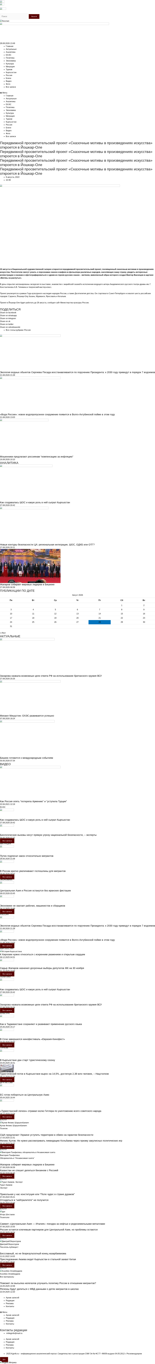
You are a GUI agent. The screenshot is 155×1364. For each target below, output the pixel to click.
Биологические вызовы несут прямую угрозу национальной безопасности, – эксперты (48, 835)
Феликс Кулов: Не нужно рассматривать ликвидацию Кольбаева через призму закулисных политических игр (61, 1140)
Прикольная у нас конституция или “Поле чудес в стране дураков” (37, 1194)
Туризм (9, 69)
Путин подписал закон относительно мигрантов (26, 856)
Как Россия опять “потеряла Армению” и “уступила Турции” (33, 801)
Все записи (11, 87)
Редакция (10, 1301)
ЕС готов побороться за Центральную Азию (24, 1094)
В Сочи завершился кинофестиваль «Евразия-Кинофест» (32, 1039)
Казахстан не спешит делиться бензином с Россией (29, 1170)
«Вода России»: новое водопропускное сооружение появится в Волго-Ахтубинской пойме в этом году (57, 414)
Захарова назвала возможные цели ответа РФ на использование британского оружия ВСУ (51, 675)
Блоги (8, 78)
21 (100, 618)
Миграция (10, 67)
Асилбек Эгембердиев (10, 1274)
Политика (10, 58)
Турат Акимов (6, 1185)
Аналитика (10, 52)
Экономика (11, 61)
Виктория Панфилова (10, 1155)
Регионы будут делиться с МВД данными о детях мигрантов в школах (39, 1289)
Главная (9, 46)
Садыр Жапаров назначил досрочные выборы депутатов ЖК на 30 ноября (42, 968)
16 (144, 614)
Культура (10, 64)
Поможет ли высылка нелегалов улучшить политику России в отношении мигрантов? (48, 1283)
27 (77, 622)
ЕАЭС (8, 55)
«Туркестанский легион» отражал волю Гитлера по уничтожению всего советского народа (50, 1111)
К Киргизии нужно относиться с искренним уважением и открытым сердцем (42, 954)
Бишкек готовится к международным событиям (26, 758)
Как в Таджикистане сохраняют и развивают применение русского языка (41, 1024)
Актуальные (11, 49)
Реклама (10, 1303)
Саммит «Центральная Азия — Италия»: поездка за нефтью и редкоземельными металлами (52, 1223)
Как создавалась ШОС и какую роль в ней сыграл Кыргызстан (35, 502)
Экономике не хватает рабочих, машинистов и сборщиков (32, 905)
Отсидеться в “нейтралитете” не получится (24, 1200)
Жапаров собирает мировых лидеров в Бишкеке (27, 584)
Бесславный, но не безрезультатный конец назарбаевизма (33, 1253)
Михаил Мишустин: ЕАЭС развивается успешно (27, 715)
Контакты (10, 1306)
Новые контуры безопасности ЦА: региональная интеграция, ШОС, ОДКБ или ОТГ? (47, 544)
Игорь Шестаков (7, 1214)
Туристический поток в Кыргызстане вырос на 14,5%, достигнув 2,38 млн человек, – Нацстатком (54, 1073)
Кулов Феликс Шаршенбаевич (13, 1126)
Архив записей (12, 1298)
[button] (77, 92)
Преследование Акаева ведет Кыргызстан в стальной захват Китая (38, 1259)
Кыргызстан (11, 72)
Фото (8, 84)
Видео (9, 81)
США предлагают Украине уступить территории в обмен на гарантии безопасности (46, 1135)
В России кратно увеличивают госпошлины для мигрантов (33, 871)
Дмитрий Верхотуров (9, 1244)
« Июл (3, 633)
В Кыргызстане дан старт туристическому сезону (27, 1060)
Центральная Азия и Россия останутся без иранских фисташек (35, 890)
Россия (9, 75)
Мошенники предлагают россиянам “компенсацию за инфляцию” (36, 456)
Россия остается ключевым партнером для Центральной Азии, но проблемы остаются (49, 1229)
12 (55, 614)
